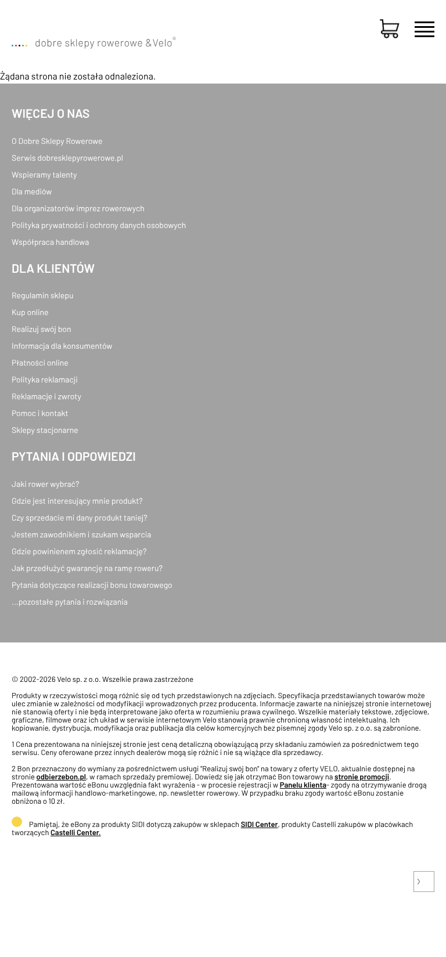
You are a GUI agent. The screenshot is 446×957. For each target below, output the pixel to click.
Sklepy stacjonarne (45, 430)
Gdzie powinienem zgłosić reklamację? (79, 551)
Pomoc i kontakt (40, 413)
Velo (164, 42)
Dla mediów (32, 191)
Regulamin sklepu (43, 295)
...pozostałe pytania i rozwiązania (70, 601)
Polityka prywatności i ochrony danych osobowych (99, 225)
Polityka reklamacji (45, 379)
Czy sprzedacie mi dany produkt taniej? (80, 517)
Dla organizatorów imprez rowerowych (78, 208)
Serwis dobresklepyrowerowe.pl (67, 157)
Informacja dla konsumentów (62, 346)
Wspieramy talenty (44, 174)
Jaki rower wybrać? (45, 484)
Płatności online (40, 362)
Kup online (30, 312)
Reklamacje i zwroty (46, 396)
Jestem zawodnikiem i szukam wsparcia (81, 534)
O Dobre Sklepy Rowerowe (57, 141)
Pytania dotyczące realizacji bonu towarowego (92, 585)
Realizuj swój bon (41, 329)
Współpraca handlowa (50, 242)
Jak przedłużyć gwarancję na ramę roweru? (87, 568)
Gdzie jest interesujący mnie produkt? (77, 500)
